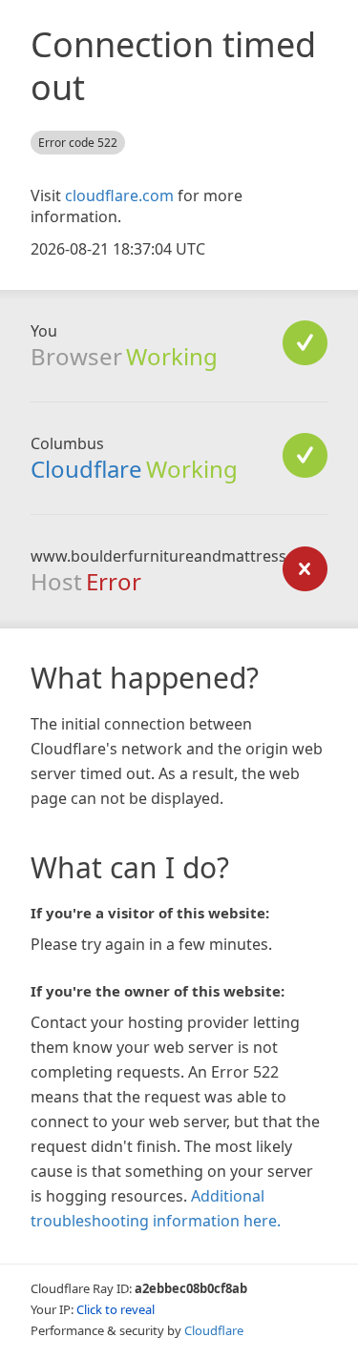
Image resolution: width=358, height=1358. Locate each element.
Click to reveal (115, 1309)
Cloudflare (86, 468)
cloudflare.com (119, 195)
